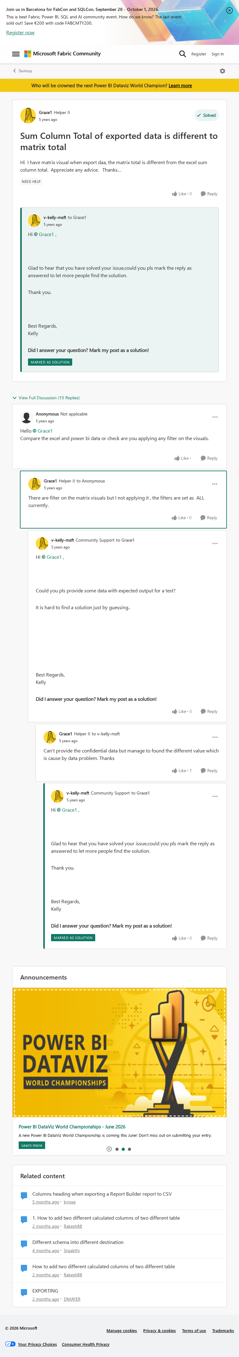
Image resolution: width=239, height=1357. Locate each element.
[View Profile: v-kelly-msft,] (34, 220)
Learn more (180, 85)
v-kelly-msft (55, 217)
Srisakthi (72, 1250)
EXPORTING (45, 1291)
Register (198, 53)
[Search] (182, 54)
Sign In (218, 53)
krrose (70, 1202)
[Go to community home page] (62, 53)
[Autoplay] (109, 1149)
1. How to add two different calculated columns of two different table (106, 1218)
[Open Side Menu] (16, 54)
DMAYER (72, 1299)
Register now (20, 32)
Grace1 (45, 112)
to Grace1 (77, 217)
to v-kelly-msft (106, 734)
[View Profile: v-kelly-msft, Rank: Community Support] (42, 543)
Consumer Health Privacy (86, 1344)
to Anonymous (91, 481)
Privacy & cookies (159, 1330)
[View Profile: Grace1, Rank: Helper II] (28, 115)
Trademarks (223, 1330)
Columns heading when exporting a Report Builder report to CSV (102, 1194)
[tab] (117, 1149)
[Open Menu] (222, 71)
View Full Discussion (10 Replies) (49, 398)
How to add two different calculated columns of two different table (103, 1266)
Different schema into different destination (78, 1242)
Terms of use (194, 1330)
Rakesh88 (73, 1226)
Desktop (25, 71)
